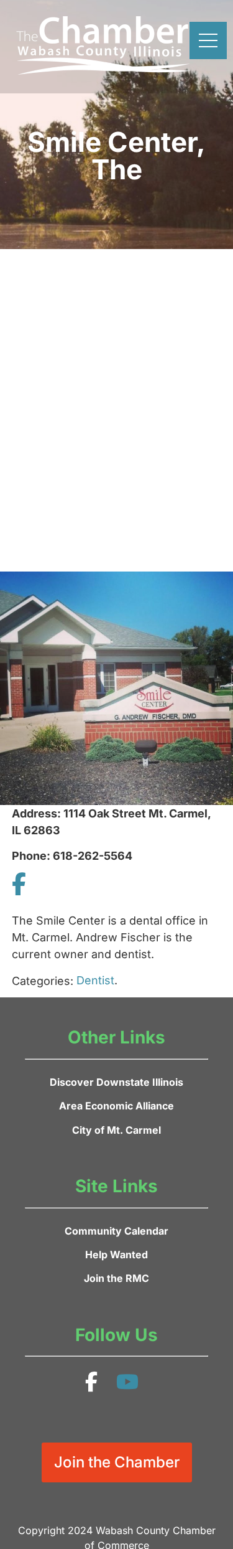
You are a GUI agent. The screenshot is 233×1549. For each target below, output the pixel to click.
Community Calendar (116, 1231)
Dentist (95, 980)
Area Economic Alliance (116, 1105)
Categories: (42, 981)
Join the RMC (116, 1278)
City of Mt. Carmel (116, 1130)
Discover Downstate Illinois (116, 1082)
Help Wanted (116, 1254)
